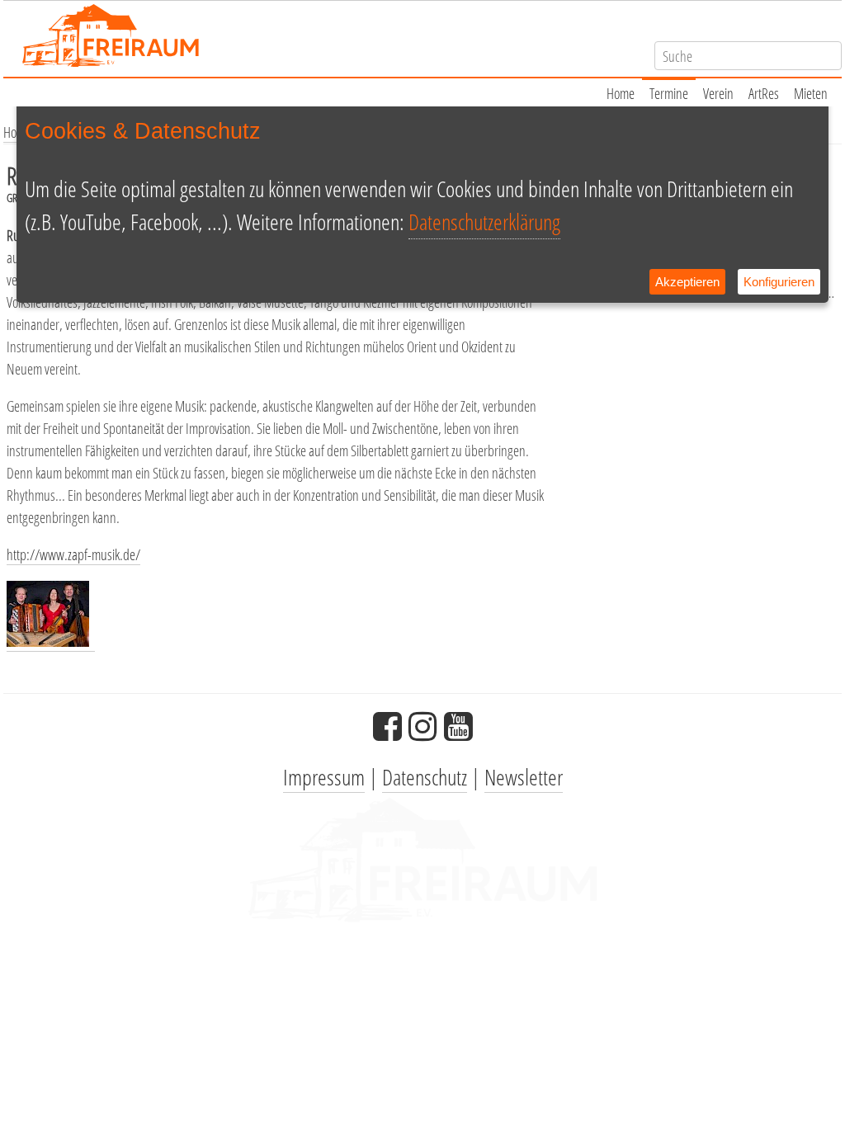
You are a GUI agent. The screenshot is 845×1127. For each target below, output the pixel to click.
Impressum (324, 777)
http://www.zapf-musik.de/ (73, 554)
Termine (668, 93)
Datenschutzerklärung (484, 221)
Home (621, 93)
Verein (718, 93)
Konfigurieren (779, 282)
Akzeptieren (687, 282)
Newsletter (523, 777)
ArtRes (763, 93)
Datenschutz (424, 777)
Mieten (811, 93)
